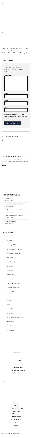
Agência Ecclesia (16, 416)
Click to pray (16, 414)
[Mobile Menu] (5, 19)
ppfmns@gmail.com (17, 352)
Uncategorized (10, 330)
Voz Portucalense (16, 419)
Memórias (9, 300)
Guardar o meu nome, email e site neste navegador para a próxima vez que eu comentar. (15, 116)
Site (5, 107)
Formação (9, 270)
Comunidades (10, 257)
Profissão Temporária (10, 221)
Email (6, 100)
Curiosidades (9, 262)
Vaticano (16, 405)
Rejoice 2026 (8, 198)
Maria (7, 296)
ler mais (4, 165)
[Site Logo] (5, 7)
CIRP (16, 425)
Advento (8, 236)
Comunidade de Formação (13, 249)
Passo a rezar (16, 411)
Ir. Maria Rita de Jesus (12, 287)
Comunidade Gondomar (12, 253)
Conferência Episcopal (16, 408)
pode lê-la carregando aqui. (23, 53)
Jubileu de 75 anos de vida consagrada (14, 204)
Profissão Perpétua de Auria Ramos (14, 215)
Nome (6, 93)
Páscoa (8, 313)
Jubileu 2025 (9, 291)
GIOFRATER (9, 274)
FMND (16, 422)
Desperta (8, 266)
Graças (8, 279)
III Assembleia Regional (12, 283)
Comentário (8, 75)
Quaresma (9, 321)
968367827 (18, 360)
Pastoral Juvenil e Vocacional (14, 317)
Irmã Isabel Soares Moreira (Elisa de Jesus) (16, 209)
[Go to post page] (16, 146)
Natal (7, 304)
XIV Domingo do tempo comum (11, 156)
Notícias (8, 309)
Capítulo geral (10, 245)
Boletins (8, 240)
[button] (3, 14)
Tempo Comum (10, 326)
